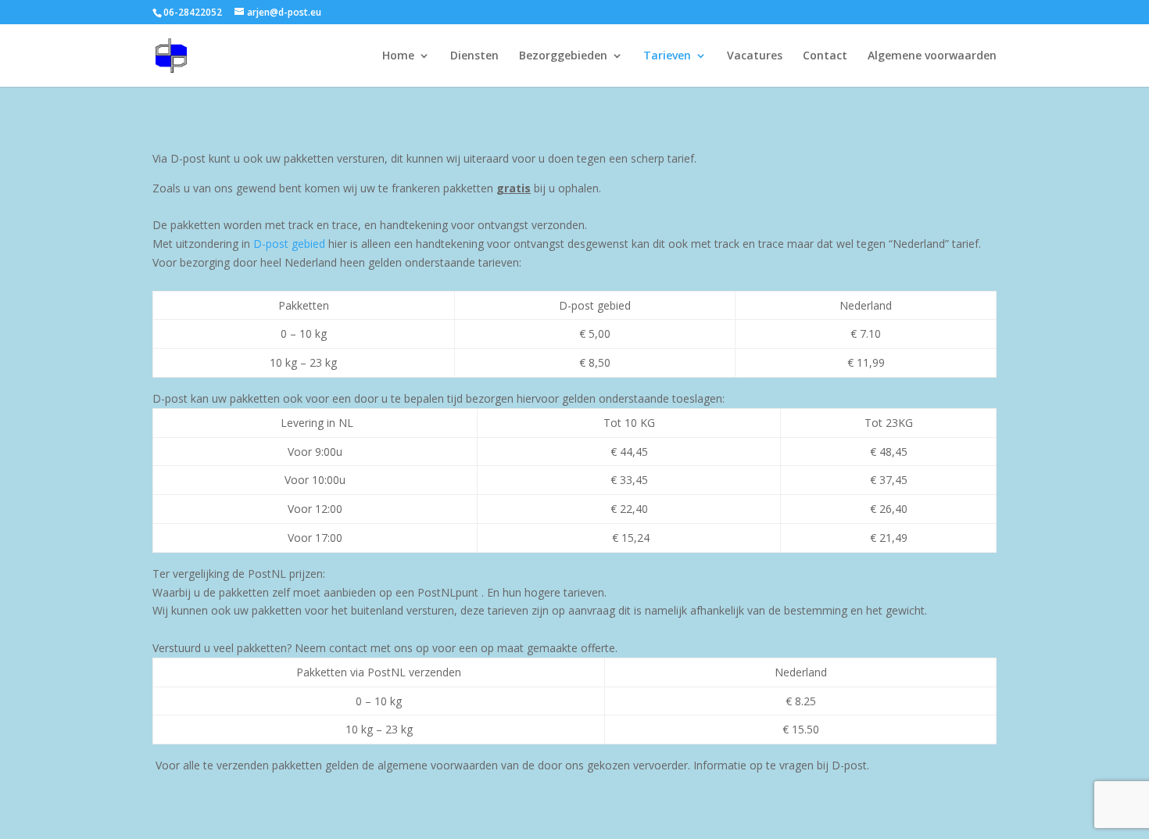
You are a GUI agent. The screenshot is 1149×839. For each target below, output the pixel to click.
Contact (825, 56)
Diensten (474, 56)
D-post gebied (289, 243)
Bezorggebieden (563, 56)
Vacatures (754, 56)
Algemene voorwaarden (932, 56)
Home (398, 56)
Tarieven (667, 56)
